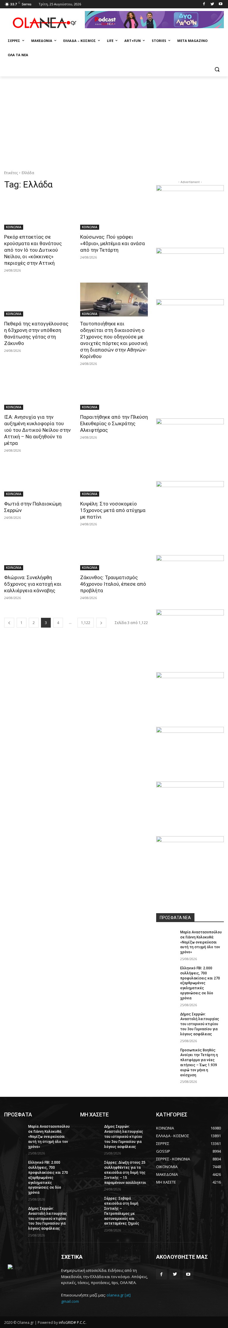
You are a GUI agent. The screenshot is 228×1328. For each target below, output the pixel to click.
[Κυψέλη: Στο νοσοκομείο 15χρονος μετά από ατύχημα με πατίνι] (114, 480)
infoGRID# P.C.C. (72, 1322)
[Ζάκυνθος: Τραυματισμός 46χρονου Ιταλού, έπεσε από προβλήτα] (114, 553)
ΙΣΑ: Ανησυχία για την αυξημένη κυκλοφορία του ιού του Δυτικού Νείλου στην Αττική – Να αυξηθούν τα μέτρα (37, 430)
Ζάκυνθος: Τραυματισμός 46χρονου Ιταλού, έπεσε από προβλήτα (113, 583)
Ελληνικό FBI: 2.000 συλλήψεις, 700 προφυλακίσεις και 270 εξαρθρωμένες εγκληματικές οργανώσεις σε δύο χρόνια (200, 983)
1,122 (85, 622)
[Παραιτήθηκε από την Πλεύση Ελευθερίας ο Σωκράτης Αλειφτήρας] (114, 393)
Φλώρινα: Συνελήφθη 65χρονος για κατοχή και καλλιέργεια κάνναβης (32, 583)
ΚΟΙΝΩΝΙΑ (13, 227)
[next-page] (101, 623)
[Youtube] (220, 4)
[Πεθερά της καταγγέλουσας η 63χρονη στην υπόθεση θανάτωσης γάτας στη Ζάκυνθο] (38, 299)
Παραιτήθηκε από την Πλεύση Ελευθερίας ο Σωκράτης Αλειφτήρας (114, 423)
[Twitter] (212, 4)
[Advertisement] (114, 121)
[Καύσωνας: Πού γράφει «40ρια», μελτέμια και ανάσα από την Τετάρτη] (114, 213)
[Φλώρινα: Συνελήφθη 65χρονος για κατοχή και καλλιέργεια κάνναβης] (38, 553)
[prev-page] (9, 623)
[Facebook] (204, 4)
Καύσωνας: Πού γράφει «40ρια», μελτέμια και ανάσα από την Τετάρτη (112, 243)
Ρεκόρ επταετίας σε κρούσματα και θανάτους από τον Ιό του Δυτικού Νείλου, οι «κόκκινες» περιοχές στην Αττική (33, 250)
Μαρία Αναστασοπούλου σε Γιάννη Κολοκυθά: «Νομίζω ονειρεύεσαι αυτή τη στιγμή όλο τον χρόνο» (201, 942)
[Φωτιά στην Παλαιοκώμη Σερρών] (38, 480)
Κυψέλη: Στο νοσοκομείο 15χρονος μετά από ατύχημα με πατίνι (112, 510)
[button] (217, 69)
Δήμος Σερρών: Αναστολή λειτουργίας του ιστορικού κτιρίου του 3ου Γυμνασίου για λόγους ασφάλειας (199, 1024)
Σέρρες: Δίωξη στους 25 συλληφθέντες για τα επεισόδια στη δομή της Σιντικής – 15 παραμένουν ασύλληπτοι (125, 1172)
